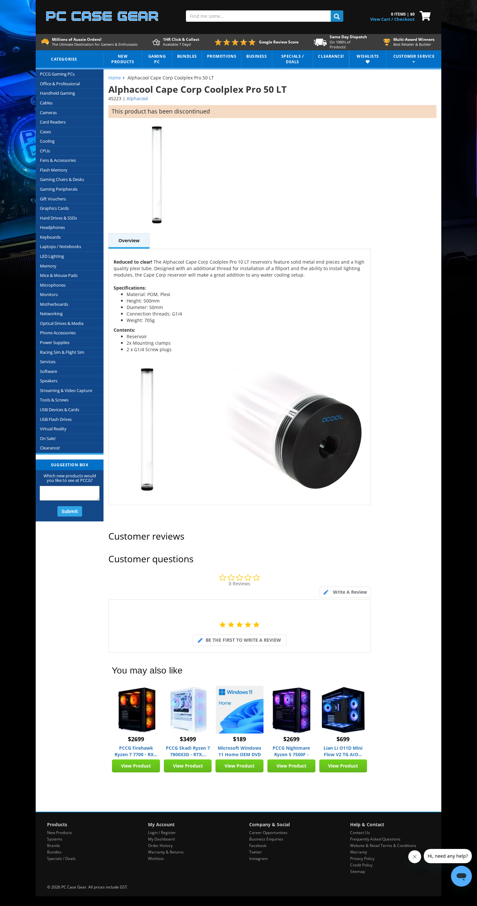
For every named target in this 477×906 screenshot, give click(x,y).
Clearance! (50, 448)
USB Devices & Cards (59, 409)
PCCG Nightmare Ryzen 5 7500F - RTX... (291, 751)
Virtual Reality (53, 429)
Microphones (53, 285)
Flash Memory (53, 170)
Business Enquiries (266, 839)
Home (114, 78)
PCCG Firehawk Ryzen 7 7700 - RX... (136, 751)
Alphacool (137, 98)
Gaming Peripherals (59, 189)
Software (48, 371)
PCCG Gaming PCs (57, 74)
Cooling (47, 141)
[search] (337, 16)
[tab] (345, 592)
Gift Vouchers (53, 199)
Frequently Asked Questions (375, 839)
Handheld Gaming (57, 93)
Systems (54, 839)
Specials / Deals (61, 858)
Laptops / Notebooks (60, 246)
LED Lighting (52, 256)
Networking (51, 313)
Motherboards (54, 304)
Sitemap (357, 871)
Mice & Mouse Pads (59, 275)
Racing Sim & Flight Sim (62, 352)
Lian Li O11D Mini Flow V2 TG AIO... (343, 751)
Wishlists (156, 858)
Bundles (54, 852)
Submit (70, 511)
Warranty (358, 852)
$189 (239, 739)
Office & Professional (60, 84)
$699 (342, 739)
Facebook (257, 845)
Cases (45, 132)
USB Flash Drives (56, 419)
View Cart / (381, 19)
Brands (53, 845)
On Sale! (47, 438)
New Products (59, 832)
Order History (160, 845)
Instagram (258, 858)
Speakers (48, 381)
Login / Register (162, 832)
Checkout (404, 19)
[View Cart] (423, 15)
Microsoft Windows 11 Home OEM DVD (239, 751)
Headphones (52, 227)
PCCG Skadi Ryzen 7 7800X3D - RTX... (188, 751)
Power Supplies (54, 342)
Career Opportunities (268, 832)
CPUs (45, 151)
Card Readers (53, 122)
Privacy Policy (362, 858)
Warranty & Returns (166, 852)
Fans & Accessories (58, 160)
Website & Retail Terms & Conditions (383, 845)
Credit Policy (361, 865)
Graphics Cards (54, 208)
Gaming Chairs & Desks (62, 179)
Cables (46, 103)
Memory (48, 266)
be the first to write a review (243, 640)
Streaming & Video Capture (66, 390)
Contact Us (360, 832)
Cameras (48, 112)
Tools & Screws (54, 400)
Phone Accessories (58, 333)
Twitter (255, 852)
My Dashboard (161, 839)
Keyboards (50, 237)
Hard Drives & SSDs (58, 218)
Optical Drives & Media (61, 323)
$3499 (188, 739)
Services (47, 361)
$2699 (136, 739)
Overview (129, 240)
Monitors (49, 294)
